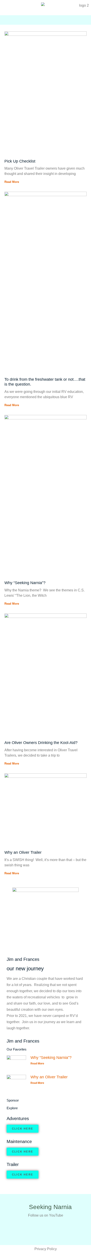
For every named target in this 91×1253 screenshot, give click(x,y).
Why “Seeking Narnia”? (25, 583)
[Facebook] (68, 21)
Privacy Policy (45, 1249)
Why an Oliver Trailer (23, 852)
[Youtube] (60, 21)
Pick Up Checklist (19, 161)
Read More (11, 182)
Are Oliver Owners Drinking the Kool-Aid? (41, 742)
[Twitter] (84, 21)
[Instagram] (76, 21)
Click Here (22, 1128)
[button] (7, 20)
